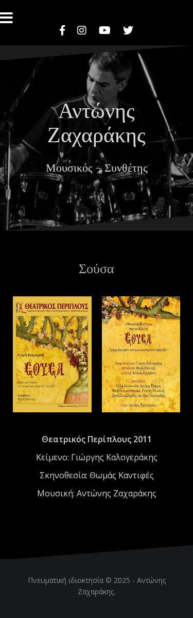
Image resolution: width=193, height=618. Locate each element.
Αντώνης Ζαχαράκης (96, 121)
